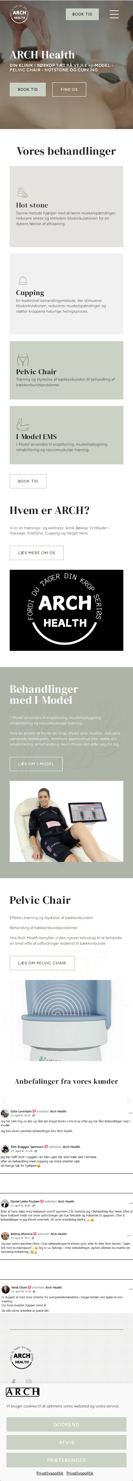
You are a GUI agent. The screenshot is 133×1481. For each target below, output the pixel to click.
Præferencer (66, 1460)
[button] (114, 14)
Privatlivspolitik (49, 1473)
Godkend (66, 1424)
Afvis (66, 1442)
